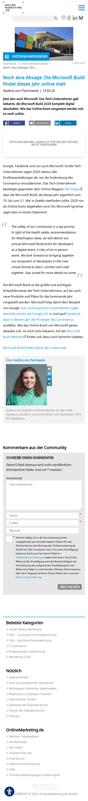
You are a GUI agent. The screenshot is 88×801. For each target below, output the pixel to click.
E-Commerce (17, 646)
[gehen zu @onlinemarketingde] (69, 19)
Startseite (9, 64)
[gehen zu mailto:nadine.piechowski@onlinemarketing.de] (49, 368)
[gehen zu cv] (49, 383)
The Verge (71, 189)
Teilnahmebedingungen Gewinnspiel (34, 775)
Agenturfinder (19, 677)
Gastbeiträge (18, 742)
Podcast (14, 716)
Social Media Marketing (25, 629)
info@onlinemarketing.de (30, 557)
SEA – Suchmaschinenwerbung (30, 640)
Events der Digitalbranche (27, 710)
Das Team (16, 747)
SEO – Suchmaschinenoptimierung (33, 635)
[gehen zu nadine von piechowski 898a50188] (49, 378)
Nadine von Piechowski (29, 360)
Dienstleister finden (22, 699)
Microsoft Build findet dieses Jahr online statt (34, 348)
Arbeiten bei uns (20, 753)
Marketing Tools (20, 657)
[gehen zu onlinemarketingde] (63, 18)
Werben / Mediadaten (24, 736)
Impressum (17, 758)
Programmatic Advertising (27, 651)
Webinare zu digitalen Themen (30, 694)
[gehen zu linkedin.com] (75, 19)
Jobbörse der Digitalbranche (28, 705)
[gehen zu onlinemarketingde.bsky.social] (81, 19)
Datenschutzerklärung (28, 577)
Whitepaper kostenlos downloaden (33, 688)
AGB (12, 769)
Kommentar (14, 478)
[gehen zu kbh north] (49, 373)
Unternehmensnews (34, 64)
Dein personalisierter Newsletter (31, 683)
